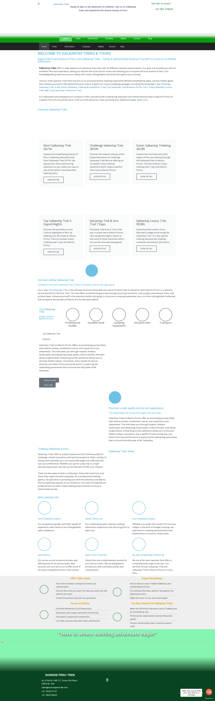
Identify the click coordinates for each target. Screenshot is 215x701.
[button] (2, 50)
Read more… (143, 99)
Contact (137, 38)
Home (65, 38)
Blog (150, 38)
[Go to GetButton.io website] (209, 698)
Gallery (123, 38)
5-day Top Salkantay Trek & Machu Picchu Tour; (124, 87)
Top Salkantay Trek (58, 289)
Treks (78, 38)
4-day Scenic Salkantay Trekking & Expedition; (77, 87)
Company (109, 38)
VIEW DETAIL (53, 179)
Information (93, 38)
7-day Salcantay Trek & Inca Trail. (65, 90)
